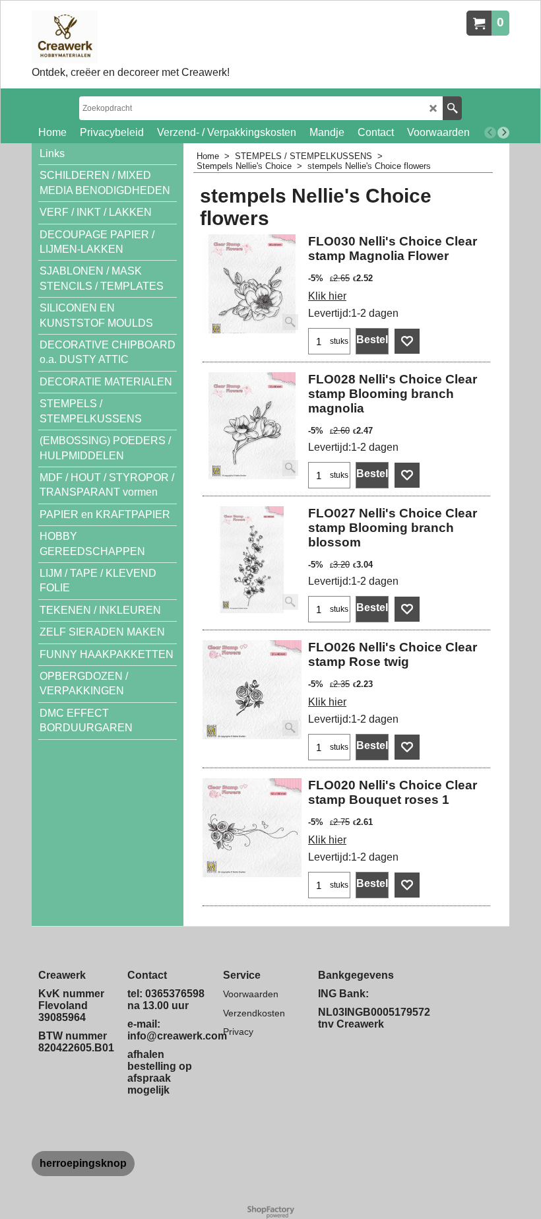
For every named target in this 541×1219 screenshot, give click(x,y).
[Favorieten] (407, 341)
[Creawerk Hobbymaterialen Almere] (131, 37)
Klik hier (327, 296)
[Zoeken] (452, 108)
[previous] (490, 133)
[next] (503, 133)
